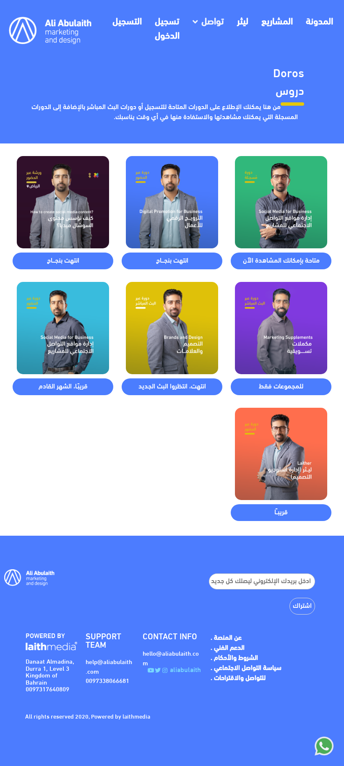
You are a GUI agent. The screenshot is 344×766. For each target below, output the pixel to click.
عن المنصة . (226, 638)
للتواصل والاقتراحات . (238, 678)
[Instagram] (165, 670)
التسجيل (127, 22)
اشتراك (302, 606)
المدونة (319, 22)
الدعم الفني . (228, 648)
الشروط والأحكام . (234, 658)
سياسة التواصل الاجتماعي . (246, 668)
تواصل (212, 22)
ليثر (242, 22)
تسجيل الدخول (167, 29)
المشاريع (277, 22)
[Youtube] (150, 670)
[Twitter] (158, 670)
